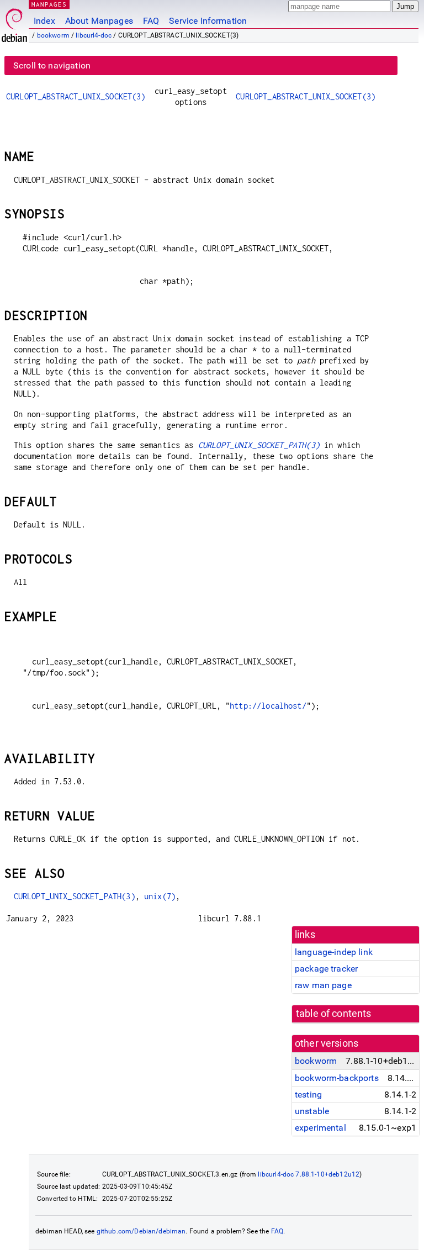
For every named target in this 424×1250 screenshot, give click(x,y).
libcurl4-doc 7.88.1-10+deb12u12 (308, 1174)
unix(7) (160, 896)
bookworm (53, 35)
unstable (312, 1111)
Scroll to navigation (52, 65)
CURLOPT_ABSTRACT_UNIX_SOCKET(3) (76, 96)
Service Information (208, 20)
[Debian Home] (14, 22)
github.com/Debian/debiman (141, 1231)
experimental (320, 1127)
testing (308, 1094)
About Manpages (99, 20)
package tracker (326, 968)
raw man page (323, 985)
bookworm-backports (337, 1078)
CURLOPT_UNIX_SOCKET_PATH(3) (259, 445)
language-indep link (334, 952)
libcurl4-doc (94, 35)
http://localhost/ (268, 705)
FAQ (151, 20)
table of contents (334, 1013)
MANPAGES (49, 4)
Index (44, 20)
